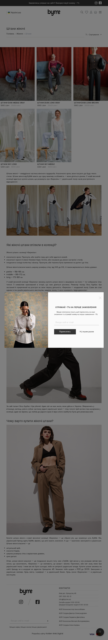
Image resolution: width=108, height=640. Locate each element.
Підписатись (65, 331)
